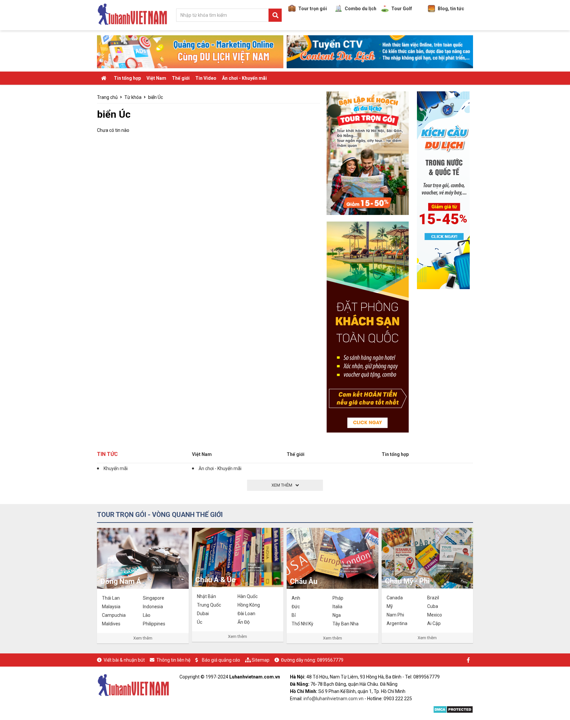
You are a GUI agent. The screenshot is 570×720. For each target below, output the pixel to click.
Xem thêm (142, 638)
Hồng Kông (249, 605)
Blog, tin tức (451, 8)
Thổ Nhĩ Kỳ (302, 623)
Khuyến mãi (116, 468)
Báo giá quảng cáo (221, 660)
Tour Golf (401, 8)
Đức (296, 606)
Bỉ (294, 615)
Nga (336, 615)
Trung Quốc (209, 605)
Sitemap (260, 660)
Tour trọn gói (312, 8)
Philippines (154, 623)
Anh (296, 598)
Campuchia (114, 615)
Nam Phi (395, 614)
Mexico (434, 614)
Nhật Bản (206, 596)
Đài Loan (246, 613)
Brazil (433, 597)
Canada (395, 597)
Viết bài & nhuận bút (124, 660)
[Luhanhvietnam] (133, 684)
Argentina (397, 623)
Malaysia (111, 606)
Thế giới (181, 78)
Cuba (432, 606)
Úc (199, 622)
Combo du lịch (360, 8)
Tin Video (205, 78)
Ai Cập (434, 623)
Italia (337, 606)
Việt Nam (156, 78)
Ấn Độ (244, 622)
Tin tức (107, 454)
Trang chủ (107, 97)
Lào (146, 615)
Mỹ (390, 606)
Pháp (337, 598)
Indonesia (153, 606)
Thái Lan (111, 598)
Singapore (153, 598)
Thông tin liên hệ (173, 660)
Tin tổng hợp (127, 78)
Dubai (203, 613)
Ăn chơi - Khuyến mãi (244, 78)
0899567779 (330, 660)
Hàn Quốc (248, 596)
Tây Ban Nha (345, 623)
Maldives (111, 623)
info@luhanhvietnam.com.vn (333, 698)
